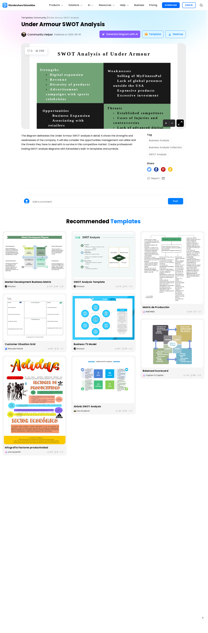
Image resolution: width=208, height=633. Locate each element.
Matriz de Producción (156, 307)
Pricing (153, 5)
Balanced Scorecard (155, 371)
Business (139, 5)
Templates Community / (34, 17)
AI (89, 5)
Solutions (74, 5)
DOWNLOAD (171, 5)
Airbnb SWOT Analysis (87, 406)
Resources (105, 5)
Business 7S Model (85, 344)
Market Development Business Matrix (28, 282)
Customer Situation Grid (20, 344)
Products (54, 5)
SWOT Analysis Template (89, 282)
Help (122, 5)
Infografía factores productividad (26, 447)
